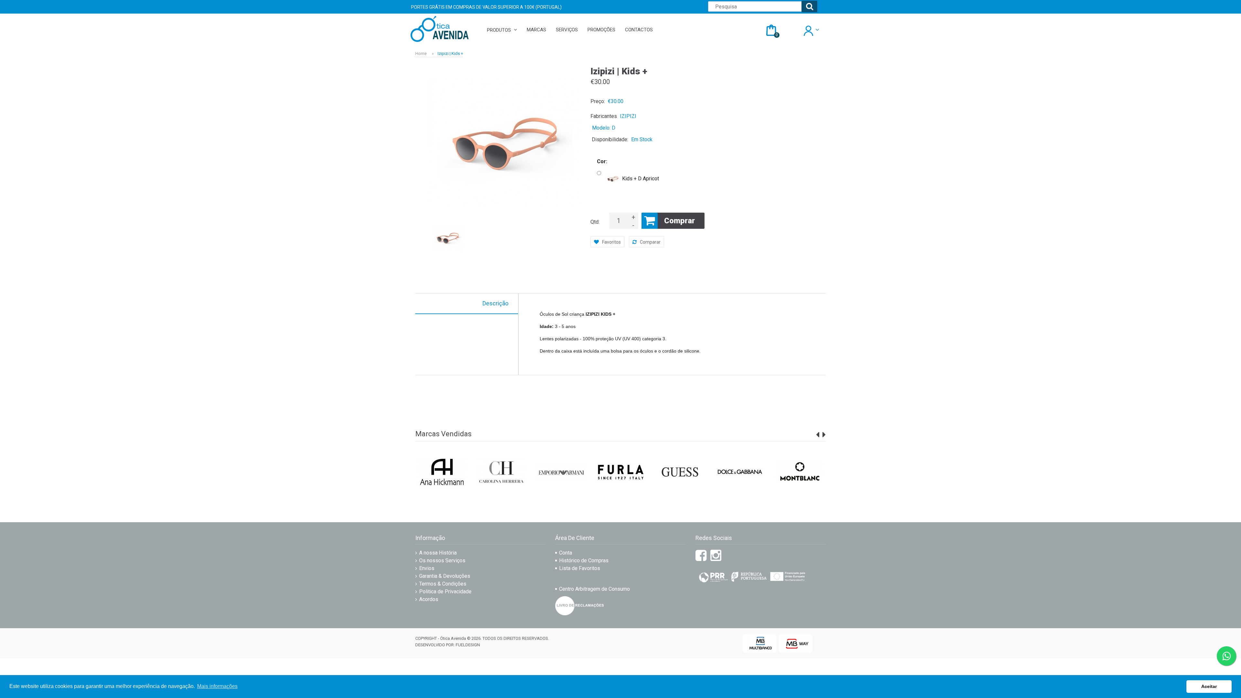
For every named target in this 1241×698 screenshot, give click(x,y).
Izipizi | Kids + (450, 53)
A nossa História (438, 553)
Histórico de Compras (584, 560)
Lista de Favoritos (579, 568)
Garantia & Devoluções (444, 576)
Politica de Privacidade (445, 591)
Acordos (428, 599)
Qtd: (594, 222)
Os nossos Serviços (442, 560)
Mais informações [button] (217, 686)
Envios (426, 568)
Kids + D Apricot (640, 178)
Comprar (679, 220)
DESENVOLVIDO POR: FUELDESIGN (447, 644)
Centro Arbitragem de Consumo (594, 589)
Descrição (495, 303)
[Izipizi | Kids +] (504, 143)
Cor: (602, 161)
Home (421, 53)
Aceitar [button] (1209, 686)
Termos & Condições (442, 584)
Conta (565, 553)
